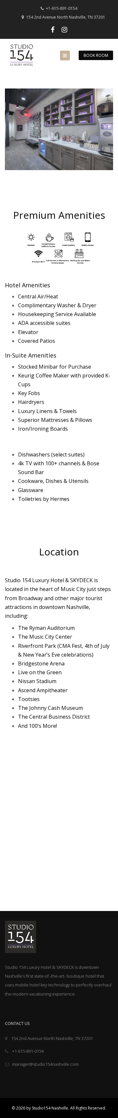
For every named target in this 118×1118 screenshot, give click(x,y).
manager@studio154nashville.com (45, 1064)
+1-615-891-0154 (61, 8)
